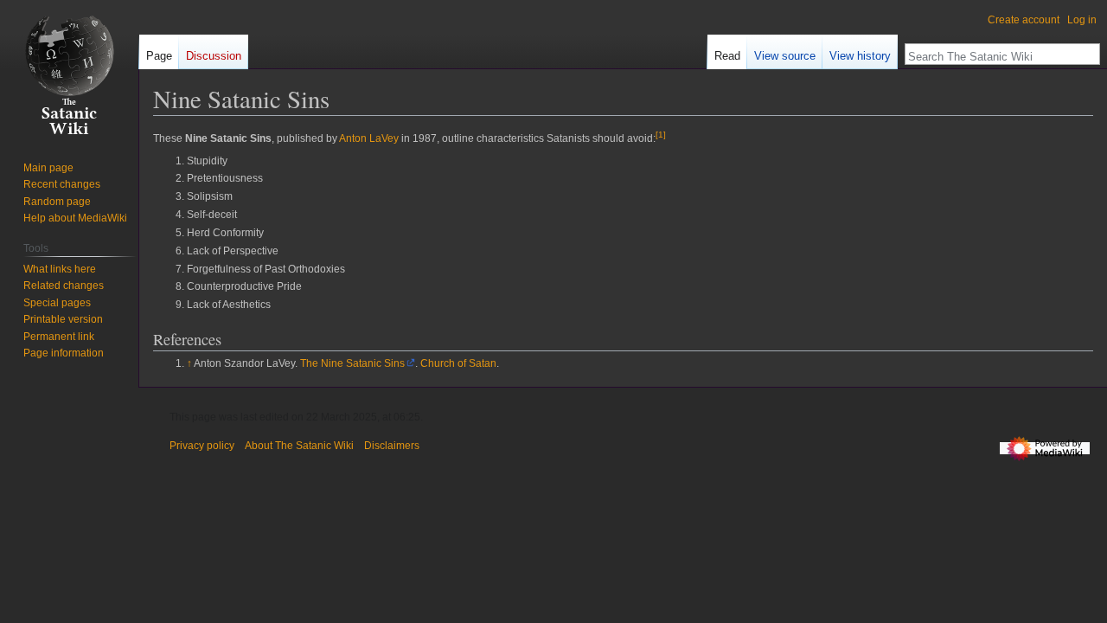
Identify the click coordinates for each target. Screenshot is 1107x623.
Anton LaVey (369, 138)
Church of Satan (458, 363)
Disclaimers (391, 446)
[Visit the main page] (69, 69)
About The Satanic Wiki (299, 446)
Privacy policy (202, 446)
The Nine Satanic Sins (352, 363)
